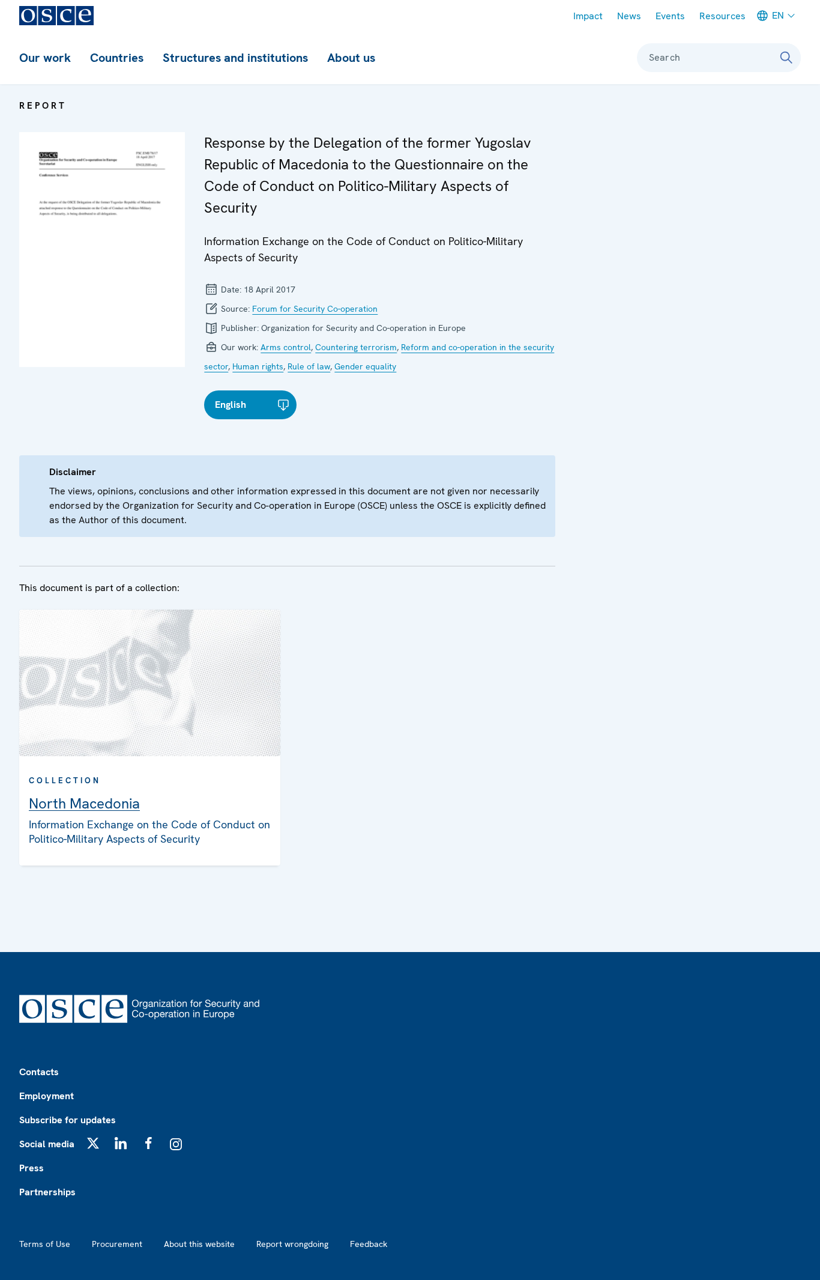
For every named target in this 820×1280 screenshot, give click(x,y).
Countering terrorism (356, 347)
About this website (199, 1244)
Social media (46, 1144)
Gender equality (365, 366)
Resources (722, 16)
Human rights (257, 366)
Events (670, 16)
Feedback (368, 1244)
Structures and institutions (235, 57)
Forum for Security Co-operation (315, 308)
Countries (116, 57)
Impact (588, 16)
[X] (93, 1143)
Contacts (39, 1072)
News (629, 16)
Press (31, 1168)
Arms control (286, 347)
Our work (45, 57)
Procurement (117, 1244)
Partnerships (47, 1192)
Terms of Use (44, 1244)
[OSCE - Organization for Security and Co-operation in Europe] (56, 15)
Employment (46, 1096)
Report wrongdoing (292, 1244)
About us (351, 57)
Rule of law (309, 366)
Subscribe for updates (67, 1120)
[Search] (786, 57)
